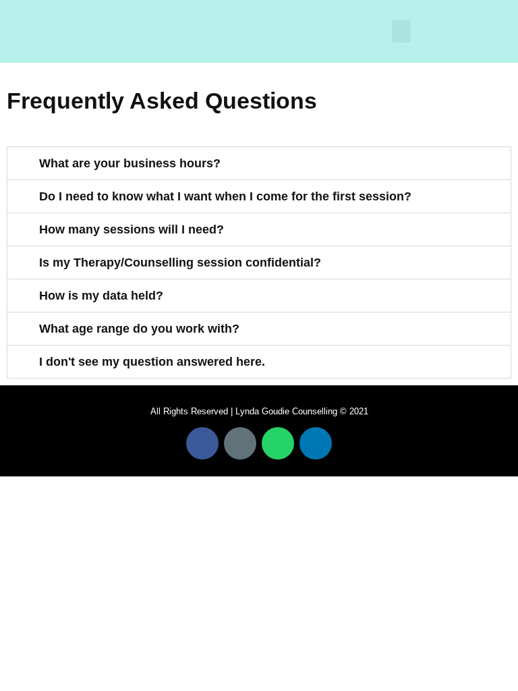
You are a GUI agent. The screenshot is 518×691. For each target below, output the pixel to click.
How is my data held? (101, 295)
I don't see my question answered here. (152, 361)
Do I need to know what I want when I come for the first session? (225, 196)
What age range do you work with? (139, 328)
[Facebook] (202, 443)
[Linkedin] (315, 443)
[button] (401, 31)
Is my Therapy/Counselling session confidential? (180, 262)
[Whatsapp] (278, 443)
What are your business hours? (130, 163)
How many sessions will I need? (131, 229)
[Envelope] (240, 443)
